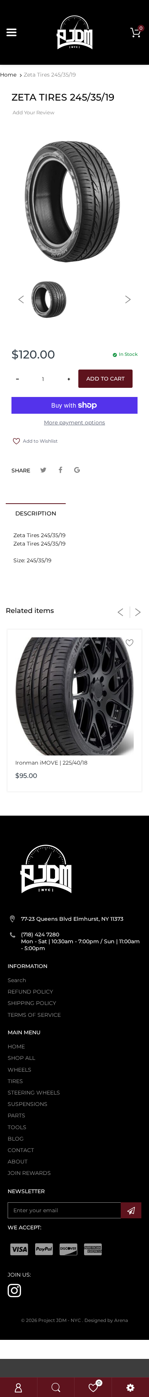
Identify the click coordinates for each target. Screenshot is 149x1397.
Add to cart (105, 378)
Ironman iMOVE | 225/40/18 (51, 762)
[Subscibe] (131, 1210)
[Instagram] (14, 1290)
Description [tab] (35, 513)
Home (8, 74)
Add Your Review (33, 112)
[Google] (77, 470)
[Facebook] (60, 470)
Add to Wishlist (40, 441)
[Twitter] (43, 470)
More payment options (74, 422)
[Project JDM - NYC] (74, 32)
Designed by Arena (106, 1320)
